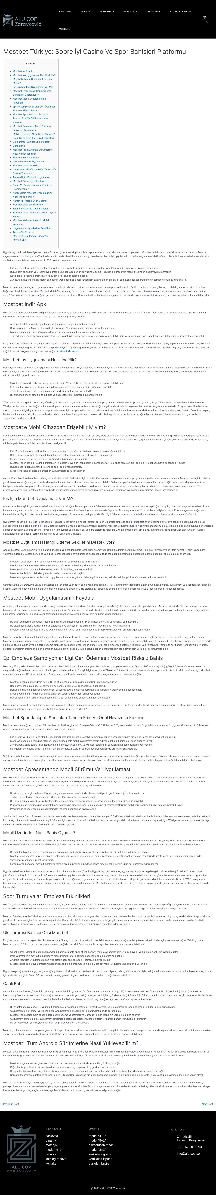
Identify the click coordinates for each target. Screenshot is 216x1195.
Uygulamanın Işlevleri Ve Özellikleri (32, 228)
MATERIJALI (107, 11)
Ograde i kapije (99, 1163)
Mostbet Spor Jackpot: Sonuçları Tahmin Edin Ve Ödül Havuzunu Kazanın (31, 118)
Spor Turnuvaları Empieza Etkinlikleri (33, 138)
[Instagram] (207, 21)
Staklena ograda (100, 1154)
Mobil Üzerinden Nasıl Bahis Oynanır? (34, 134)
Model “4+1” (97, 1135)
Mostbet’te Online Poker (26, 157)
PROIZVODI (154, 11)
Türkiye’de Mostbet (23, 232)
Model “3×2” (97, 1149)
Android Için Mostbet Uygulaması (31, 177)
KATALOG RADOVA (181, 11)
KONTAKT (64, 29)
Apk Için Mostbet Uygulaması (29, 161)
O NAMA (86, 11)
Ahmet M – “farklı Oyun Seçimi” (30, 200)
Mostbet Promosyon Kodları (28, 181)
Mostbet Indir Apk (23, 71)
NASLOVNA (65, 11)
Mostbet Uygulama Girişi (26, 165)
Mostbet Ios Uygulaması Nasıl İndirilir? (34, 75)
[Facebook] (204, 17)
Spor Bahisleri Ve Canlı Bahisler (30, 208)
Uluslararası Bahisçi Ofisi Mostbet (31, 141)
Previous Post (9, 1104)
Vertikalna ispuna (100, 1158)
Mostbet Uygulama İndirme (28, 204)
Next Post (209, 1104)
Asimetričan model (101, 1145)
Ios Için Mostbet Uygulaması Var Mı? (33, 86)
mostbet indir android (68, 351)
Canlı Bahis (19, 145)
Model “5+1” (97, 1140)
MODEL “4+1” (130, 11)
